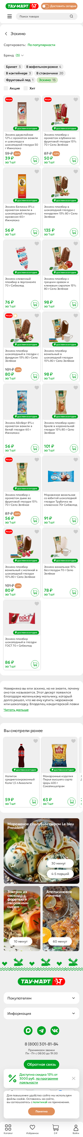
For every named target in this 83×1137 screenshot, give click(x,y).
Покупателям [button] (19, 998)
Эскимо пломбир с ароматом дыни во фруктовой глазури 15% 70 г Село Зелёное (21, 499)
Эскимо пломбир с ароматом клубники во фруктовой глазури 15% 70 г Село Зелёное (60, 139)
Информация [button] (19, 1013)
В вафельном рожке (43, 67)
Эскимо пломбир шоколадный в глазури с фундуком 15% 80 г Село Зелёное (22, 355)
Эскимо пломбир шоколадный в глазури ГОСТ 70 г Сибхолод (21, 642)
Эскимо (47, 80)
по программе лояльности (38, 1080)
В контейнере (18, 73)
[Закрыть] (74, 1078)
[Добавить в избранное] (37, 99)
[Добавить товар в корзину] (35, 160)
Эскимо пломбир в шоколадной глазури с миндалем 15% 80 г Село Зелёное (60, 211)
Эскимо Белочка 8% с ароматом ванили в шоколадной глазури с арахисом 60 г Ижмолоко (20, 213)
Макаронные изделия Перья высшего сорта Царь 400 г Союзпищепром (58, 781)
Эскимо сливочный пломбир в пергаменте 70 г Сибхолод (20, 282)
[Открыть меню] (10, 16)
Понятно (41, 1111)
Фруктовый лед (19, 80)
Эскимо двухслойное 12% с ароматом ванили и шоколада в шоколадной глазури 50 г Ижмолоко (21, 141)
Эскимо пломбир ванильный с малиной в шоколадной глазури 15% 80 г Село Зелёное (21, 571)
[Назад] (6, 33)
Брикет (13, 67)
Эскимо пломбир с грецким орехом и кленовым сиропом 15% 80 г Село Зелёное (60, 283)
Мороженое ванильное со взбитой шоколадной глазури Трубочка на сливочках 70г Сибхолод (60, 499)
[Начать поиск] (71, 16)
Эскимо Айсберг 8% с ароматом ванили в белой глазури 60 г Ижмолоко (19, 427)
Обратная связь (41, 1064)
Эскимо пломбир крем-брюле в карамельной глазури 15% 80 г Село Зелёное (60, 427)
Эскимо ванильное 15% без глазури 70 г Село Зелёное (60, 570)
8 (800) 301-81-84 (41, 1044)
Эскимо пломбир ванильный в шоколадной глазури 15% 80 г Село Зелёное (59, 355)
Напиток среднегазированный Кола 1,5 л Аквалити (20, 780)
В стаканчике (49, 73)
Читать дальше (16, 710)
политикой (40, 1102)
